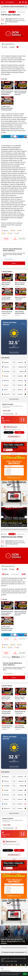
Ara (8, 852)
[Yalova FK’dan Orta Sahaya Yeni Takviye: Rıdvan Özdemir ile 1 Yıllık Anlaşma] (14, 937)
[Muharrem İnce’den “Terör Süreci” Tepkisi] (20, 294)
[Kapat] (26, 968)
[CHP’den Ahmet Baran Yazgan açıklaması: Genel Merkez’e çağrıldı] (7, 88)
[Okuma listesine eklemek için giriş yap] (17, 47)
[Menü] (2, 2)
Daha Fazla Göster (14, 399)
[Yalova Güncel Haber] (9, 2)
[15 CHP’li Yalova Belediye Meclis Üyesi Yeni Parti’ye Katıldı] (7, 103)
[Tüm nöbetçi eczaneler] (16, 413)
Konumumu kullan (9, 413)
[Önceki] (2, 519)
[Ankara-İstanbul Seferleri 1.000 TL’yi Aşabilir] (14, 519)
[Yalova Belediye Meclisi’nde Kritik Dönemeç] (20, 309)
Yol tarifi (14, 434)
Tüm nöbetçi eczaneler (13, 438)
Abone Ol (14, 263)
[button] (20, 2)
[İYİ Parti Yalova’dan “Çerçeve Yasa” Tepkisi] (7, 309)
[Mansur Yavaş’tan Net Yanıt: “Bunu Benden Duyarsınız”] (21, 88)
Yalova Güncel (9, 18)
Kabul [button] (25, 974)
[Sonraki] (26, 519)
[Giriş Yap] (23, 2)
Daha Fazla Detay (14, 352)
